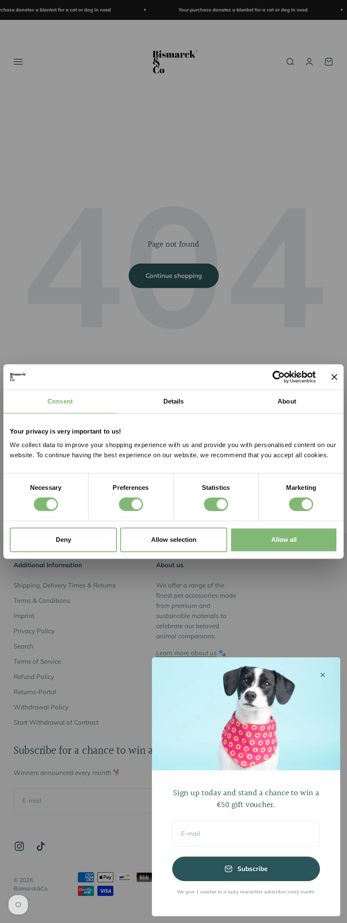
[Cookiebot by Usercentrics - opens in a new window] (279, 377)
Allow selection (173, 539)
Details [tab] (173, 401)
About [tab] (287, 401)
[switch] (131, 504)
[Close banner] (334, 377)
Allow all (284, 539)
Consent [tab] (60, 401)
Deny (63, 539)
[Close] (323, 675)
